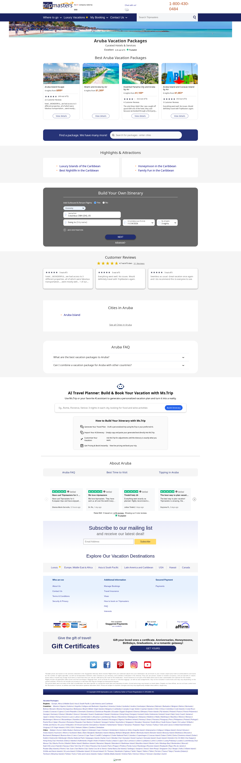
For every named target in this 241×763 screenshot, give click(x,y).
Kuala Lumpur (111, 741)
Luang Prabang (170, 741)
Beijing (112, 733)
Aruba (118, 706)
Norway (142, 720)
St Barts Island (189, 749)
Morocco (57, 720)
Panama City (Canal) (98, 746)
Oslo (87, 746)
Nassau (66, 746)
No (106, 202)
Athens (65, 733)
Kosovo (65, 717)
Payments (160, 586)
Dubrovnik (53, 738)
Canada (186, 567)
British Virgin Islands (96, 709)
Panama (155, 720)
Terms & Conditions (61, 596)
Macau (114, 717)
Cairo (74, 735)
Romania (70, 722)
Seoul (146, 749)
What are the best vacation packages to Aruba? (81, 357)
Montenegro (47, 720)
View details (61, 116)
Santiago (130, 749)
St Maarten (69, 725)
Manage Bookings (112, 586)
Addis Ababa (67, 730)
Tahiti (133, 751)
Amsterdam (113, 730)
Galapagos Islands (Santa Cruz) (97, 738)
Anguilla (77, 706)
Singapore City (165, 749)
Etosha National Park (76, 738)
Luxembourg (105, 717)
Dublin (45, 738)
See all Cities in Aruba (120, 324)
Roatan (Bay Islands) (51, 749)
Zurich (164, 754)
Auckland (72, 733)
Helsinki (171, 738)
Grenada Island (149, 738)
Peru (171, 720)
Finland (172, 712)
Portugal (194, 720)
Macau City (47, 743)
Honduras (115, 714)
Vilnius (142, 754)
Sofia (181, 749)
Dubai (194, 735)
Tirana (164, 751)
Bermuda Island (143, 733)
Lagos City (123, 741)
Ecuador (115, 712)
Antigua (160, 730)
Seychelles (120, 722)
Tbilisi (151, 751)
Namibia (76, 720)
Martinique (165, 717)
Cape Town (89, 735)
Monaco (189, 717)
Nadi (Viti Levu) (49, 746)
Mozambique (67, 720)
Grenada (83, 714)
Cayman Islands (147, 709)
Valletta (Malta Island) (112, 754)
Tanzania (127, 725)
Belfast (118, 733)
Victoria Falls (126, 754)
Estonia (136, 712)
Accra (59, 730)
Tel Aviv (158, 751)
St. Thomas (109, 751)
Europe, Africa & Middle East (62, 704)
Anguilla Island (138, 730)
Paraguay (164, 720)
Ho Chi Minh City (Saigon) (185, 738)
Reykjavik (163, 746)
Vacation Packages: (51, 701)
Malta (157, 717)
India (147, 714)
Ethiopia (144, 712)
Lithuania (95, 717)
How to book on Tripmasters (116, 601)
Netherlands (91, 720)
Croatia (46, 712)
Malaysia (142, 717)
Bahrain (158, 706)
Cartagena (106, 735)
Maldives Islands (89, 743)
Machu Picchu (58, 743)
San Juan (70, 749)
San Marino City (81, 749)
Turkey (155, 725)
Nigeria (121, 720)
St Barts (189, 722)
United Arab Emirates (182, 725)
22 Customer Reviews (53, 100)
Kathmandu (82, 741)
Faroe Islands (153, 712)
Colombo (131, 735)
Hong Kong (124, 714)
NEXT (120, 237)
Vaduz (100, 754)
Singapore (129, 722)
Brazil (85, 709)
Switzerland (111, 725)
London (159, 741)
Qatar (55, 722)
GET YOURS (153, 648)
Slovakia (138, 722)
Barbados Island (102, 733)
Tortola (67, 754)
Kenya (58, 717)
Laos (71, 717)
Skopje (175, 749)
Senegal (104, 722)
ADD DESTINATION (73, 230)
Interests (108, 611)
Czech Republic (71, 712)
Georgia (46, 714)
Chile (156, 709)
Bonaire (53, 709)
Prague (116, 746)
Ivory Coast (180, 714)
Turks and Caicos (166, 725)
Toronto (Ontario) (180, 751)
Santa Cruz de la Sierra (97, 749)
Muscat (184, 743)
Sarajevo (139, 749)
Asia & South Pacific (108, 567)
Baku (80, 733)
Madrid (67, 743)
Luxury (55, 567)
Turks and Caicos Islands (86, 754)
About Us (56, 586)
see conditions (117, 626)
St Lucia (61, 725)
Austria (133, 706)
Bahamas (150, 706)
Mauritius (173, 717)
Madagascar (133, 717)
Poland (186, 720)
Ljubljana (145, 741)
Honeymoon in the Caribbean (157, 166)
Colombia (169, 709)
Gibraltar (69, 714)
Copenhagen (142, 735)
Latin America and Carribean (102, 704)
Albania (56, 706)
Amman (105, 730)
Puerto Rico (47, 722)
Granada (125, 738)
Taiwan (120, 725)
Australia (125, 706)
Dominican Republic (103, 712)
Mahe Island (76, 743)
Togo (142, 725)
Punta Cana (131, 746)
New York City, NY (77, 746)
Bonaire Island (155, 733)
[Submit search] (113, 135)
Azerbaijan (141, 706)
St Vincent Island (97, 751)
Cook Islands (179, 709)
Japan (45, 717)
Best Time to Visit (117, 472)
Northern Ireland (131, 720)
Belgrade (126, 733)
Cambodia (117, 709)
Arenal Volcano (182, 730)
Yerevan (149, 754)
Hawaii (172, 567)
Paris (110, 746)
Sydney (127, 751)
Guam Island (161, 738)
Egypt (122, 712)
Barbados (166, 706)
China (162, 709)
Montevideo (175, 743)
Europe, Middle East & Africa (78, 567)
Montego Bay (165, 743)
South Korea (166, 722)
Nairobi (59, 746)
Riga (170, 746)
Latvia (76, 717)
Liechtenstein (85, 717)
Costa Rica (190, 709)
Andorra (70, 706)
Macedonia (122, 717)
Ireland (161, 714)
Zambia (92, 727)
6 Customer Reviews (131, 102)
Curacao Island (154, 735)
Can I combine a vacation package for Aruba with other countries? (92, 365)
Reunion (62, 722)
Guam (91, 714)
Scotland (96, 722)
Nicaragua (113, 720)
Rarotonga (142, 746)
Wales (85, 727)
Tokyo (170, 751)
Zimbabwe (100, 727)
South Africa (155, 722)
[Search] (194, 17)
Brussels (187, 733)
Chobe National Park (119, 735)
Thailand (136, 725)
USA (161, 567)
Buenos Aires (66, 735)
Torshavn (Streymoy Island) (53, 754)
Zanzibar (157, 754)
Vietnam (78, 727)
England (129, 712)
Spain (174, 722)
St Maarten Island (82, 751)
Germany (54, 714)
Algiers (84, 730)
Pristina (123, 746)
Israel (168, 714)
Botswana (77, 709)
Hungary (133, 714)
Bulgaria (108, 709)
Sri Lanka (181, 722)
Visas (106, 596)
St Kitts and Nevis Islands (52, 751)
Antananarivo (151, 730)
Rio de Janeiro (179, 746)
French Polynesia (190, 712)
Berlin (133, 733)
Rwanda (78, 722)
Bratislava (179, 733)
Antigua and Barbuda (90, 706)
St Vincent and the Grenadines (86, 725)
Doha (175, 735)
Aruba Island (72, 315)
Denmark (81, 712)
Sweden (102, 725)
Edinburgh (63, 738)
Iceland (141, 714)
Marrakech (116, 743)
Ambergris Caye (94, 730)
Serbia (111, 722)
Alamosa (77, 730)
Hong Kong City (49, 741)
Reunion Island (153, 746)
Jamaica (189, 714)
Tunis (74, 754)
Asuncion (57, 733)
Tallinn (145, 751)
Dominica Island (184, 735)
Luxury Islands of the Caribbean (79, 166)
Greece (76, 714)
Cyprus (60, 712)
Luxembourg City (190, 741)
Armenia (112, 706)
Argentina (103, 706)
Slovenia (146, 722)
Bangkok (90, 733)
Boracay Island (168, 733)
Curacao (53, 712)
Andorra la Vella (125, 730)
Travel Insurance (111, 591)
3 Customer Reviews (171, 102)
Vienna (135, 754)
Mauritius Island (142, 743)
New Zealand (102, 720)
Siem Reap (154, 749)
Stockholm (119, 751)
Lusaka (180, 741)
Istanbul (74, 741)
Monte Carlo (154, 743)
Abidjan (53, 730)
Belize (181, 706)
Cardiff (97, 735)
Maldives (150, 717)
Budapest (55, 735)
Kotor (96, 741)
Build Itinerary (173, 407)
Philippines (178, 720)
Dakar (163, 735)
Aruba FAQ (68, 472)
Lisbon (138, 741)
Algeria (63, 706)
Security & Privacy (60, 601)
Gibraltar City (116, 738)
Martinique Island (127, 743)
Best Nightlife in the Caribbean (79, 170)
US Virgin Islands (57, 727)
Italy (172, 714)
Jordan (52, 717)
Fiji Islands (164, 712)
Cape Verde (134, 709)
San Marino (87, 722)
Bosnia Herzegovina (65, 709)
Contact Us (57, 591)
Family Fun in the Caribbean (156, 170)
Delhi (169, 735)
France (179, 712)
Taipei (139, 751)
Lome (153, 741)
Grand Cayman (136, 738)
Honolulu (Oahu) (62, 741)
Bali (84, 733)
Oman (148, 720)
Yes (98, 202)
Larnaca (131, 741)
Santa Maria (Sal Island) (117, 749)
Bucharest (47, 735)
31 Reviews (139, 263)
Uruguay (46, 727)
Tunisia (148, 725)
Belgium (175, 706)
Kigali (90, 741)
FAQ (106, 606)
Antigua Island (169, 730)
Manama (100, 743)
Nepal (83, 720)
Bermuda (188, 706)
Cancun (81, 735)
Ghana (61, 714)
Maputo (107, 743)
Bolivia (45, 709)
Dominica (90, 712)
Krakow (102, 741)
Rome (62, 749)
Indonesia (154, 714)
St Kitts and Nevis (49, 725)
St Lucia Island (69, 751)
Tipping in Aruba (169, 472)
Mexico (181, 717)
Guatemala (99, 714)
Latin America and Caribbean (138, 567)
